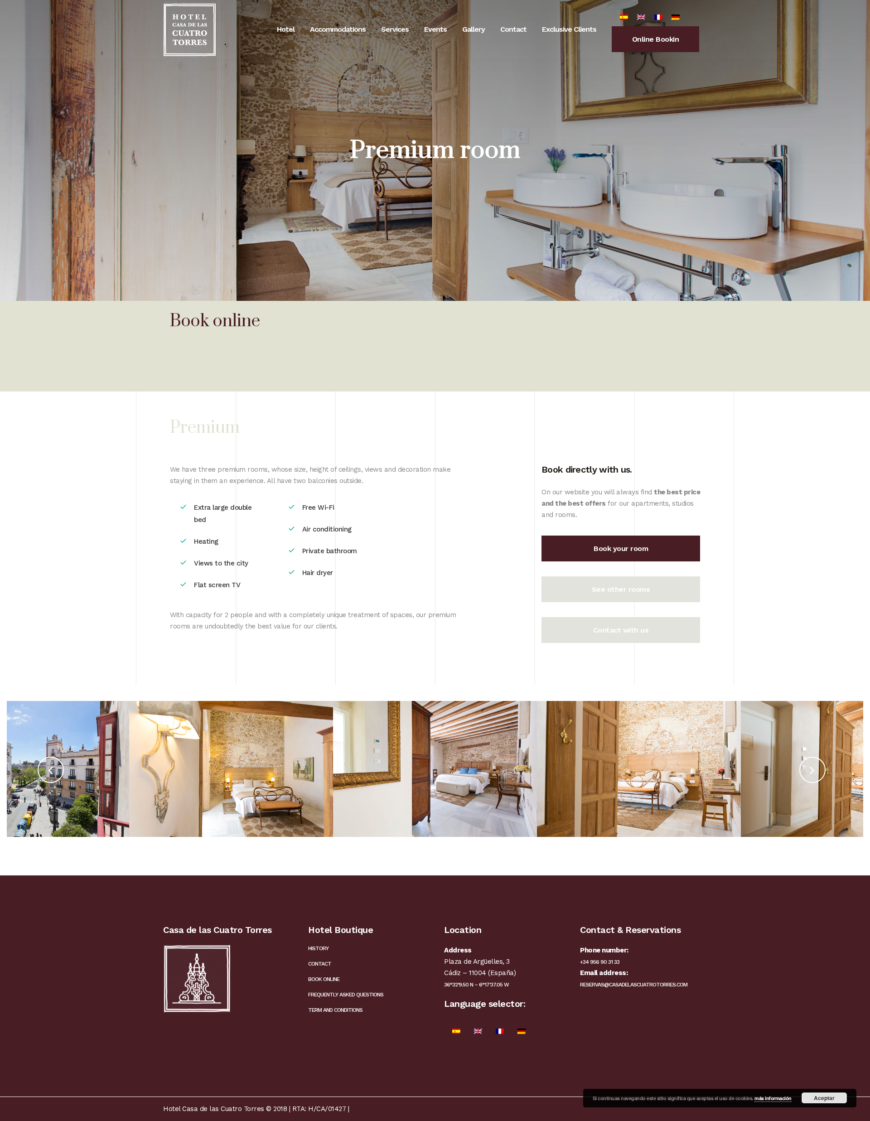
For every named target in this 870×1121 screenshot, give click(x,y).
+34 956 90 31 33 (599, 962)
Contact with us (621, 630)
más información (773, 1098)
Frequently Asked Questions (345, 994)
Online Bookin (655, 39)
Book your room (621, 548)
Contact (319, 964)
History (318, 948)
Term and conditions (335, 1010)
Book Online (323, 979)
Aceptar (824, 1098)
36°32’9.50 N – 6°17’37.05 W (476, 984)
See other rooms (621, 589)
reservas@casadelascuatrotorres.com (633, 984)
